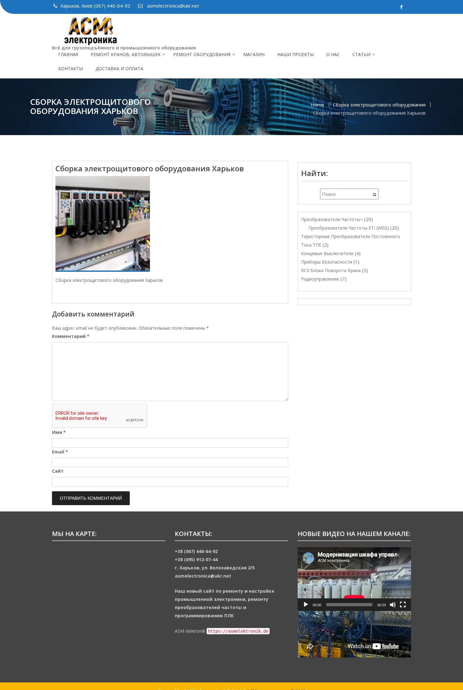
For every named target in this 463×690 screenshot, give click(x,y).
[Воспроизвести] (306, 605)
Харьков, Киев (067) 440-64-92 (96, 6)
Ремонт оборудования (202, 54)
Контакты (70, 68)
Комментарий (70, 336)
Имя (59, 432)
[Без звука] (393, 605)
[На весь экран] (403, 605)
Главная (68, 54)
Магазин (254, 54)
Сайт (58, 471)
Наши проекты (295, 54)
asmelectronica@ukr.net (172, 6)
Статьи (361, 54)
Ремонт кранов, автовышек (126, 54)
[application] (354, 579)
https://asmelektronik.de (259, 616)
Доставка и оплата (119, 68)
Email (60, 452)
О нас (333, 54)
